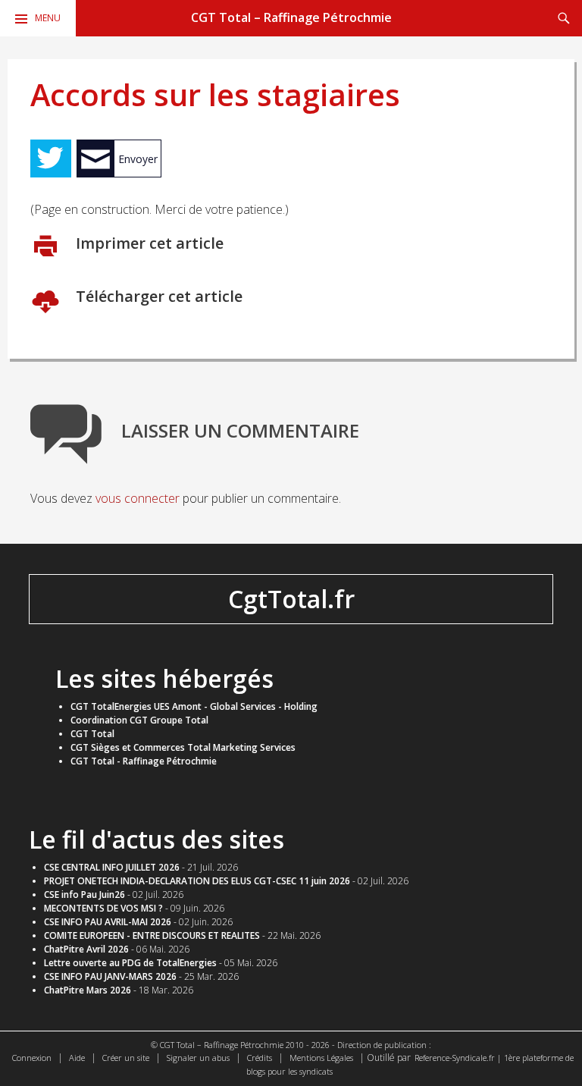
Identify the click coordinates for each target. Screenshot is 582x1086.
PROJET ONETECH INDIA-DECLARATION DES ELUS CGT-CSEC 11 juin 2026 (197, 880)
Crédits (259, 1057)
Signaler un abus (198, 1057)
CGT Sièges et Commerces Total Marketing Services (183, 747)
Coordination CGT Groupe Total (139, 720)
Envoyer (138, 159)
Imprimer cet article (148, 243)
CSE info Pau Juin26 (84, 894)
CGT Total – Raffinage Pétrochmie (291, 17)
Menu (48, 17)
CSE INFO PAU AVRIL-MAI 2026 (107, 921)
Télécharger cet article (157, 296)
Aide (77, 1057)
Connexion (32, 1057)
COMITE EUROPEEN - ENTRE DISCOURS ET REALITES (152, 935)
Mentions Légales (321, 1057)
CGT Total (92, 733)
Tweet (50, 158)
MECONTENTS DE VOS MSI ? (103, 908)
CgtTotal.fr (291, 598)
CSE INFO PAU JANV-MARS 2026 (110, 976)
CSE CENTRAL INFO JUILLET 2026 (112, 867)
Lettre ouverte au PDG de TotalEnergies (130, 962)
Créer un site (125, 1057)
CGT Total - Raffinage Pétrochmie (143, 761)
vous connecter (137, 498)
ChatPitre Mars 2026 (87, 990)
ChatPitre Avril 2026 (86, 949)
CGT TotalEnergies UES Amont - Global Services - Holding (194, 706)
